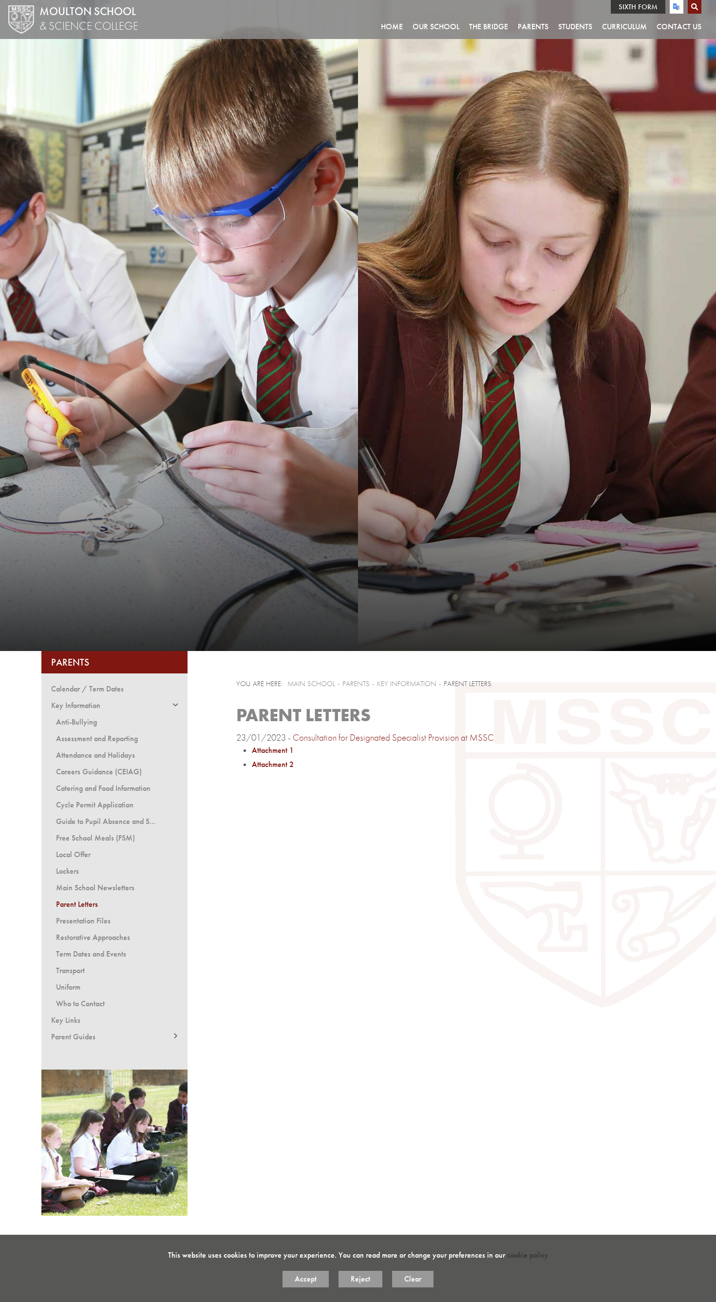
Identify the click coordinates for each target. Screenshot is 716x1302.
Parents (70, 662)
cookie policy (527, 1255)
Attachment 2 (273, 764)
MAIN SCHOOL (311, 684)
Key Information (406, 684)
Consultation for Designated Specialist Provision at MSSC (393, 737)
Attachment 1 (273, 750)
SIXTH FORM (638, 7)
